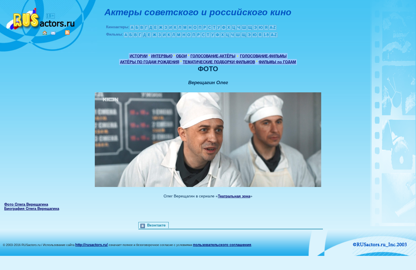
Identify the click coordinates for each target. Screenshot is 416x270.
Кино (41, 18)
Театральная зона (234, 196)
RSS (67, 32)
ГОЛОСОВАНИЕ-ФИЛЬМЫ (263, 56)
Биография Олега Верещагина (31, 208)
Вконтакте (156, 225)
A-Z (273, 27)
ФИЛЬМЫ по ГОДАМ (277, 62)
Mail (53, 33)
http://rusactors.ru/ (91, 245)
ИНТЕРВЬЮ (161, 56)
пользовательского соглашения (222, 245)
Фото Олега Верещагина (26, 204)
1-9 (266, 35)
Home (44, 33)
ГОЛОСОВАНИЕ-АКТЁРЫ (212, 56)
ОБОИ (181, 56)
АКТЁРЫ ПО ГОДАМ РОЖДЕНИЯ (149, 62)
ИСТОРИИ (138, 56)
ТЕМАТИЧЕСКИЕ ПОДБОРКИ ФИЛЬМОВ (219, 62)
